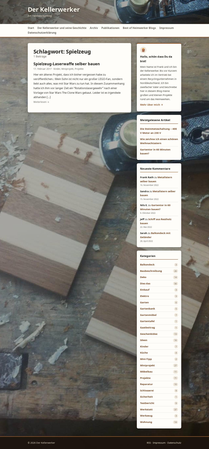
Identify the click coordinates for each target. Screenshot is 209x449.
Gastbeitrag (147, 327)
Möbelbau (146, 371)
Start (31, 28)
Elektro (144, 296)
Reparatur (146, 384)
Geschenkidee (148, 333)
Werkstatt (146, 409)
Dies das (145, 283)
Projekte (79, 68)
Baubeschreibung (151, 270)
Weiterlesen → (41, 101)
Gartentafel (147, 321)
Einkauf (144, 289)
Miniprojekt (67, 68)
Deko (143, 277)
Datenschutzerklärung (42, 32)
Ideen (143, 340)
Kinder (57, 68)
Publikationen (110, 28)
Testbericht (147, 403)
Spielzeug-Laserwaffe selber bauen (66, 63)
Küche (144, 352)
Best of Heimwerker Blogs (139, 28)
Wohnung (146, 422)
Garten (144, 302)
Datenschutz (174, 442)
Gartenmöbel (148, 315)
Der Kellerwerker (54, 9)
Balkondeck (147, 264)
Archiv (94, 28)
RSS (149, 442)
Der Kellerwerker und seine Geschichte (61, 28)
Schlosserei (147, 390)
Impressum (166, 28)
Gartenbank (147, 308)
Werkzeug (146, 415)
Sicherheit (146, 396)
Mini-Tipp (146, 359)
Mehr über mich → (151, 104)
